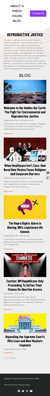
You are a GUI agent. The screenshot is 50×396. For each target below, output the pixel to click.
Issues (17, 16)
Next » (13, 358)
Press (17, 11)
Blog (17, 21)
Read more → (9, 133)
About (15, 6)
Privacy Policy (24, 385)
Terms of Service (10, 385)
